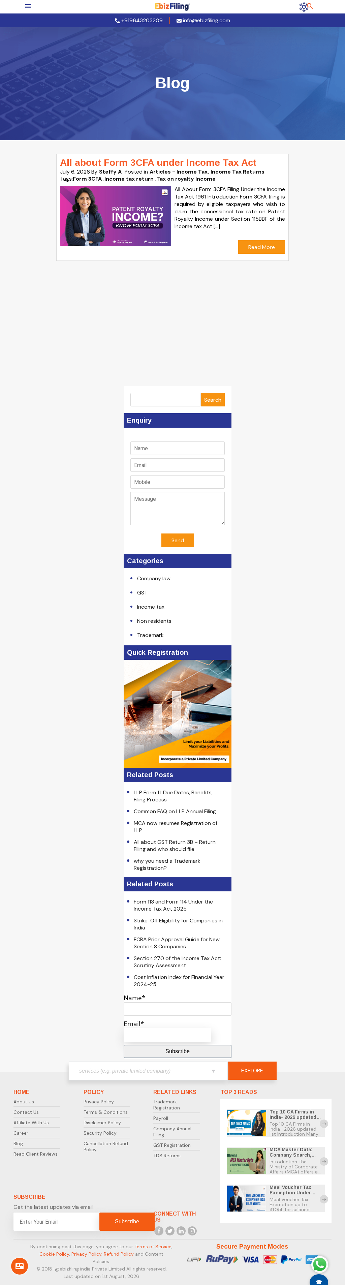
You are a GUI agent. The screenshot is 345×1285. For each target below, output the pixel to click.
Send (177, 540)
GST (142, 592)
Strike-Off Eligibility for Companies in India (178, 924)
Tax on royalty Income (186, 178)
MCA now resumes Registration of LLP (175, 827)
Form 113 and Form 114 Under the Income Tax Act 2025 (173, 905)
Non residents (154, 620)
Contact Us (26, 1112)
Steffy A (110, 171)
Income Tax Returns (237, 171)
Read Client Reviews (35, 1154)
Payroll (160, 1118)
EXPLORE (252, 1070)
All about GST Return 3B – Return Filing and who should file (175, 845)
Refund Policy (119, 1254)
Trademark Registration (166, 1105)
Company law (153, 578)
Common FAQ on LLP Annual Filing (175, 811)
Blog (18, 1143)
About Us (23, 1102)
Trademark (150, 635)
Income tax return (129, 178)
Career (20, 1133)
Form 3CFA (87, 178)
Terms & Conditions (106, 1112)
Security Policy (100, 1133)
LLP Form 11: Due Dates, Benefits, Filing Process (173, 796)
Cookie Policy (54, 1254)
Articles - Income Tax (179, 171)
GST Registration (172, 1145)
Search (212, 399)
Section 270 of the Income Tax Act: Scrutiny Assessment (177, 962)
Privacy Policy (99, 1102)
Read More (261, 247)
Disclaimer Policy (102, 1123)
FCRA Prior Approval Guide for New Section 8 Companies (177, 943)
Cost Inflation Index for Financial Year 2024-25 (179, 981)
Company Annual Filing (172, 1132)
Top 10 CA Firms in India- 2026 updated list (293, 1117)
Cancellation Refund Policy (106, 1146)
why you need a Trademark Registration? (167, 864)
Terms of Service (152, 1247)
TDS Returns (167, 1156)
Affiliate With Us (31, 1123)
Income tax (150, 606)
